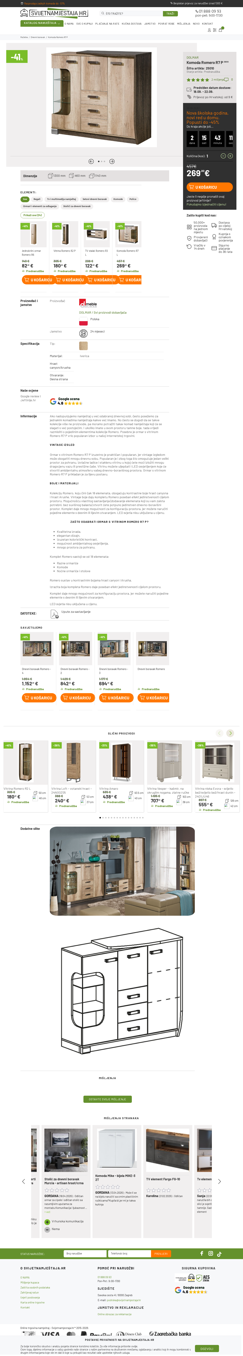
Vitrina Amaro (108, 788)
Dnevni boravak (38, 37)
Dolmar (193, 57)
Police (133, 199)
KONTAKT (207, 23)
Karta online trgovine (32, 1302)
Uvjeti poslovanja (30, 1297)
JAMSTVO (150, 23)
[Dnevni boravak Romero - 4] (37, 648)
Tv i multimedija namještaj (61, 199)
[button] (91, 161)
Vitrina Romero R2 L (17, 788)
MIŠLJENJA (184, 23)
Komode (118, 199)
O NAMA (69, 23)
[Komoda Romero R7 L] (128, 234)
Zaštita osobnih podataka (35, 1287)
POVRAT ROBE (166, 23)
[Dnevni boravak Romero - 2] (75, 648)
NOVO (196, 23)
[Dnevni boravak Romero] (152, 648)
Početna (24, 37)
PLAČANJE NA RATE (107, 23)
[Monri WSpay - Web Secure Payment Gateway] (185, 1278)
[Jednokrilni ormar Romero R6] (33, 234)
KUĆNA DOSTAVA (132, 23)
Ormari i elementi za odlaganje (40, 206)
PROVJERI (161, 1253)
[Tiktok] (219, 1253)
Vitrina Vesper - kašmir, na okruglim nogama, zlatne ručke (168, 790)
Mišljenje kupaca (29, 1282)
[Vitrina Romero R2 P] (65, 234)
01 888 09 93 (210, 11)
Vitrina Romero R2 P (65, 251)
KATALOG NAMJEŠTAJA (40, 23)
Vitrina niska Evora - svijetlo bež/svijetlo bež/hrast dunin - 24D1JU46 (215, 792)
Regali (37, 199)
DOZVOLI (206, 1349)
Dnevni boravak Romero (151, 669)
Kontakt (25, 1307)
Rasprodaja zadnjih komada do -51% (44, 4)
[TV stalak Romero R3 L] (97, 234)
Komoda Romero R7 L (128, 253)
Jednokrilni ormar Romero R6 (31, 253)
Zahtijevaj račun (29, 1292)
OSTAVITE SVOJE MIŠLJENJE (107, 1099)
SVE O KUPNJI (84, 23)
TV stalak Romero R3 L (96, 253)
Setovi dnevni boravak (95, 199)
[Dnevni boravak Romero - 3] (114, 648)
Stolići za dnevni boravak (77, 206)
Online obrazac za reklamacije (115, 1314)
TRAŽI (170, 14)
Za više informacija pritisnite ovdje (118, 1346)
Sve (25, 199)
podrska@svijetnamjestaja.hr (124, 1300)
